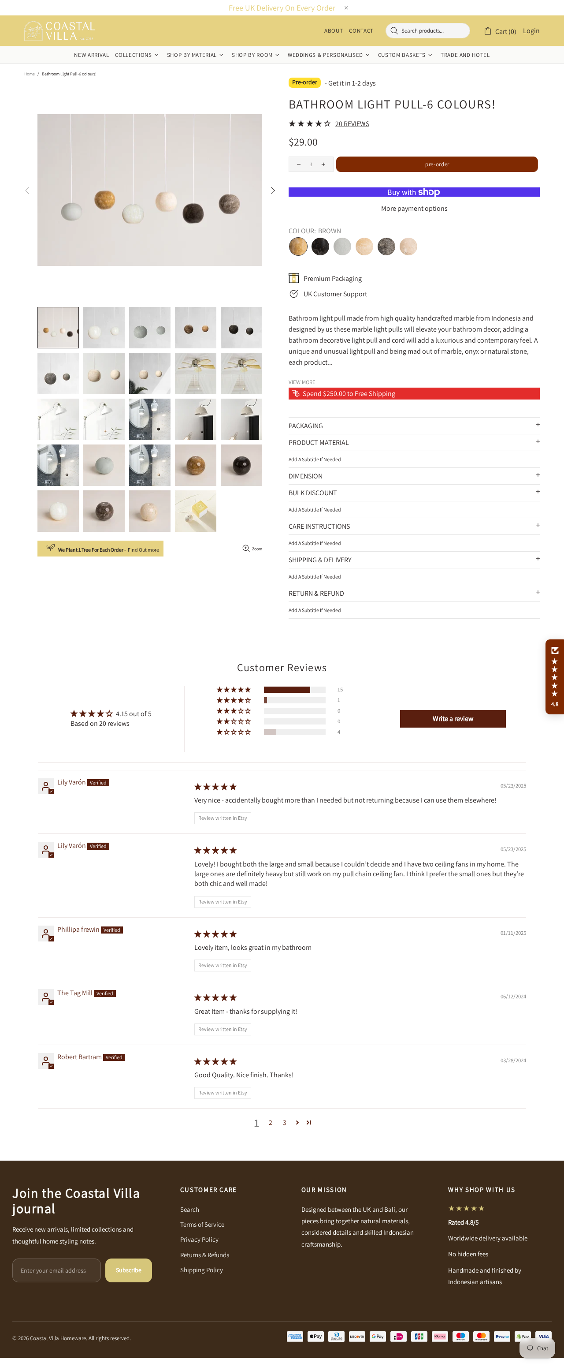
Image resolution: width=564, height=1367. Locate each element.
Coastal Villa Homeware (59, 31)
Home (29, 74)
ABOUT (333, 31)
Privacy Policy (199, 1239)
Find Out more (143, 549)
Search (189, 1209)
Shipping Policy (201, 1270)
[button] (234, 690)
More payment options (414, 208)
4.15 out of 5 (134, 713)
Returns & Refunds (204, 1255)
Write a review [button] (453, 718)
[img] (215, 787)
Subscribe (128, 1270)
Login (531, 30)
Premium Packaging (333, 278)
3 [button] (284, 1122)
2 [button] (270, 1122)
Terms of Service (202, 1224)
